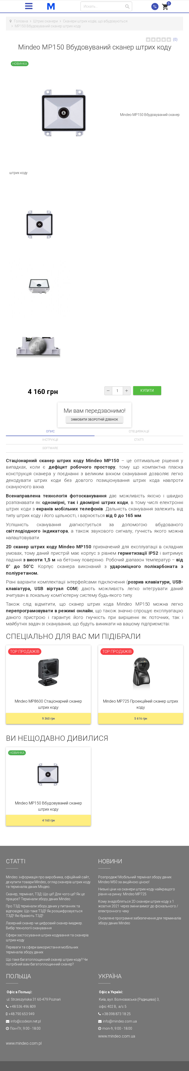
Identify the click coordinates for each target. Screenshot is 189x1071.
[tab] (50, 431)
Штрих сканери (45, 21)
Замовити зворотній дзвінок (94, 419)
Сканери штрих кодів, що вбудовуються (95, 21)
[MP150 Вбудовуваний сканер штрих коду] (48, 775)
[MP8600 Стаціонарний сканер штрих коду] (48, 673)
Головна (21, 21)
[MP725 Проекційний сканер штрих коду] (140, 673)
